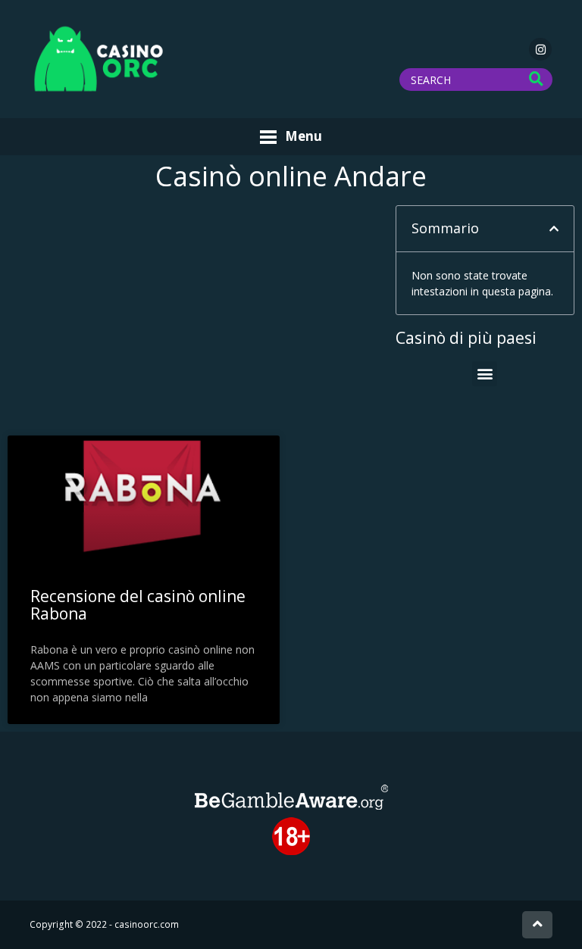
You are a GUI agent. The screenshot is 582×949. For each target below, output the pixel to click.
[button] (554, 228)
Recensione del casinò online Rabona (138, 604)
